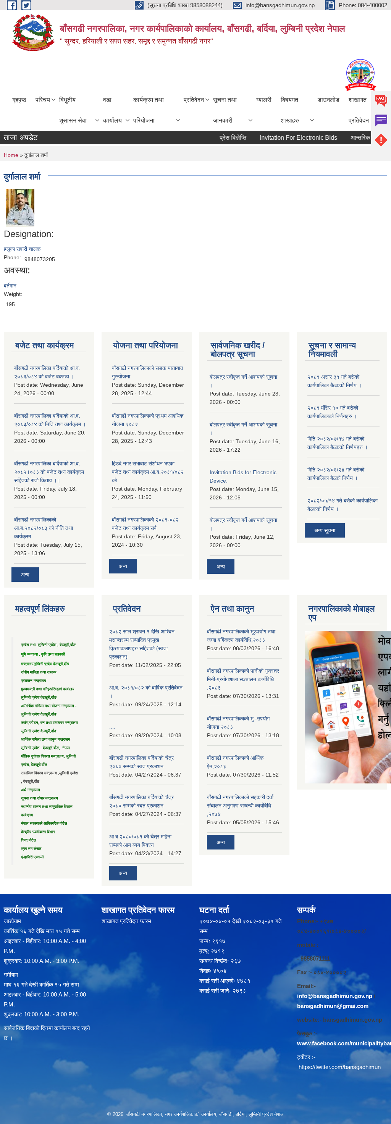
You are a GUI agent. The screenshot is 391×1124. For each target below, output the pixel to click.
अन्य (25, 575)
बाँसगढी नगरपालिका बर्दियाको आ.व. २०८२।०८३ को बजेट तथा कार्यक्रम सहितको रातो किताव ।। (49, 471)
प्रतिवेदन (194, 100)
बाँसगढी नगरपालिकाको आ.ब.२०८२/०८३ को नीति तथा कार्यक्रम (43, 528)
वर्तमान (10, 286)
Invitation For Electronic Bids (286, 137)
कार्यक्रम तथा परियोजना (148, 110)
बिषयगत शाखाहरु (290, 110)
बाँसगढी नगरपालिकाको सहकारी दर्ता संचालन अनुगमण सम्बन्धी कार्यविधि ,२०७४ (240, 805)
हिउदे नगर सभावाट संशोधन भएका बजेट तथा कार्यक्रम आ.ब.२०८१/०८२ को (148, 471)
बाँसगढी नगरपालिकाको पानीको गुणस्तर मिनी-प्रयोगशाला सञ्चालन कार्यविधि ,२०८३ (243, 679)
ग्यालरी (263, 100)
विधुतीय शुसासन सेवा (73, 110)
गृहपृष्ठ (19, 100)
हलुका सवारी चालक (22, 249)
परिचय (43, 100)
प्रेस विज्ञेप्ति (220, 137)
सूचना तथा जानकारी (225, 110)
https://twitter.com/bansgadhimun (340, 1067)
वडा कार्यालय (112, 110)
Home (11, 155)
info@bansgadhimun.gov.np (334, 996)
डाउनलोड (328, 100)
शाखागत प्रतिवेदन (359, 110)
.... (112, 727)
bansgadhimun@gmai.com (332, 1006)
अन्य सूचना (324, 530)
